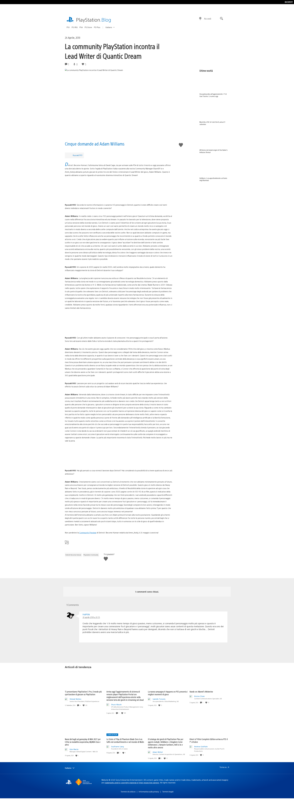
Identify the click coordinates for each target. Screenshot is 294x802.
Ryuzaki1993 (77, 155)
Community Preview (87, 532)
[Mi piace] (84, 705)
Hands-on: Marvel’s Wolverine (201, 691)
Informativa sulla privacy (149, 791)
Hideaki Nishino (75, 699)
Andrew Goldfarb (201, 746)
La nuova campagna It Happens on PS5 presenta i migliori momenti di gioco (168, 693)
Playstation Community (90, 555)
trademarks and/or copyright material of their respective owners (132, 782)
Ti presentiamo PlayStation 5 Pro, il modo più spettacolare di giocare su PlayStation (83, 693)
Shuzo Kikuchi (116, 704)
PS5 (68, 27)
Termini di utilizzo (128, 791)
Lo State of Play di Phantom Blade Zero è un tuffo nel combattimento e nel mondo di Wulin (125, 740)
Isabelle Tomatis (159, 699)
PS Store (88, 27)
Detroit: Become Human (73, 555)
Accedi (207, 18)
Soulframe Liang (117, 746)
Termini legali (167, 791)
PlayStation (93, 19)
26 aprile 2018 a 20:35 (91, 617)
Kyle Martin (74, 749)
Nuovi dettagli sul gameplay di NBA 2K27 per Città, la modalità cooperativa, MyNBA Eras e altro (83, 742)
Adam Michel (158, 752)
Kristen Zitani (199, 696)
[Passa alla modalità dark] (200, 18)
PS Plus (97, 27)
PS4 (81, 27)
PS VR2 (75, 27)
